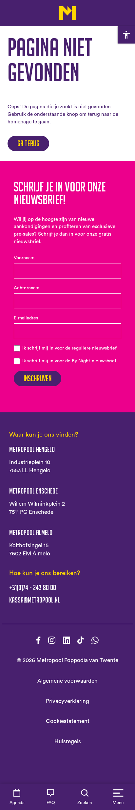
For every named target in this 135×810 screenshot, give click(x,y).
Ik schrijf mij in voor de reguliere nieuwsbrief (69, 348)
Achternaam (26, 288)
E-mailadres (26, 318)
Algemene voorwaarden (67, 681)
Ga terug (28, 143)
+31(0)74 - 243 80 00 (32, 587)
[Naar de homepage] (68, 13)
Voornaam (24, 258)
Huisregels (67, 741)
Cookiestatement (67, 721)
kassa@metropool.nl (34, 600)
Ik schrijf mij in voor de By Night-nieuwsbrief (69, 361)
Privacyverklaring (67, 701)
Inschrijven (37, 378)
